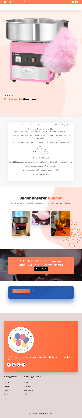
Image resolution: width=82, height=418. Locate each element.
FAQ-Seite (41, 268)
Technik (6, 394)
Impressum (28, 386)
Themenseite (20, 291)
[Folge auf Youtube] (23, 365)
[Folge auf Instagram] (76, 2)
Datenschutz (28, 390)
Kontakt (26, 382)
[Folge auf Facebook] (73, 2)
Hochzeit (7, 398)
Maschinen (8, 390)
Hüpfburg (7, 386)
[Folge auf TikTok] (19, 365)
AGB (25, 394)
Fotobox (7, 382)
